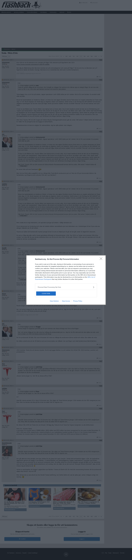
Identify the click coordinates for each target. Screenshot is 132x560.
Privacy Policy (77, 301)
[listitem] (66, 287)
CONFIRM (46, 293)
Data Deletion (54, 301)
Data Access (66, 301)
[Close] (102, 259)
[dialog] (66, 280)
